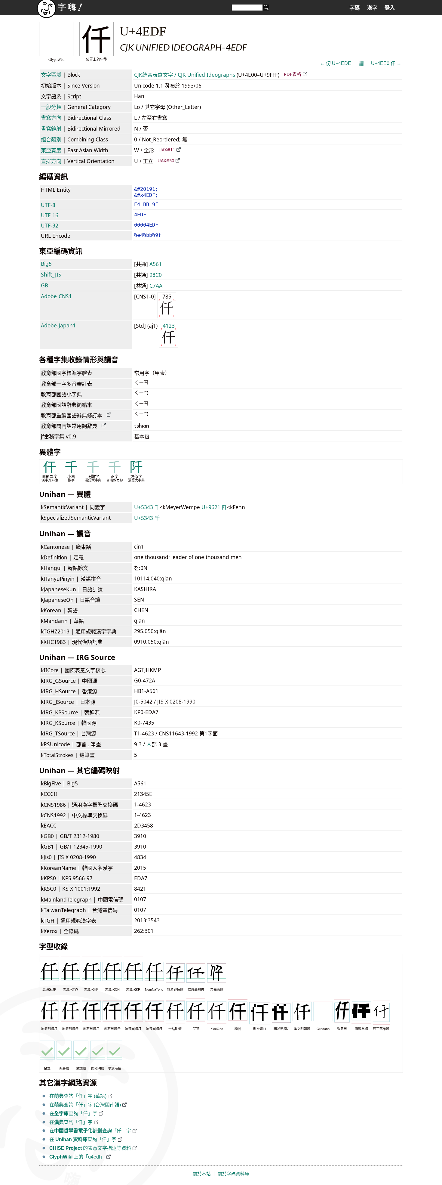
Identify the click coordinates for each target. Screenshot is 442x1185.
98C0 (155, 274)
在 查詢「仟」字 (82, 1139)
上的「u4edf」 (77, 1156)
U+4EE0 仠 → (386, 63)
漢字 (372, 8)
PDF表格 (292, 74)
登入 (390, 8)
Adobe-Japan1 (58, 325)
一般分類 (51, 106)
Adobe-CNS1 (56, 296)
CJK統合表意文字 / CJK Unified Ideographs (184, 74)
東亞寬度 (51, 150)
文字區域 (51, 74)
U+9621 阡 (214, 507)
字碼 (354, 8)
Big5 (46, 263)
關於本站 (202, 1173)
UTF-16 (49, 215)
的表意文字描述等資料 (90, 1148)
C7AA (155, 285)
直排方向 (51, 161)
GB (44, 285)
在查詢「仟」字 (73, 1113)
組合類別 (51, 139)
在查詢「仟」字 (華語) (77, 1096)
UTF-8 (48, 205)
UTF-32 (49, 225)
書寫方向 (51, 117)
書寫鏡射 (51, 128)
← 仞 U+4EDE (335, 63)
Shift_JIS (51, 274)
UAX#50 (166, 160)
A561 (155, 264)
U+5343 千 (147, 507)
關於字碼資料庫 (233, 1173)
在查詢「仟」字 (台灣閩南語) (85, 1104)
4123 (169, 325)
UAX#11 (166, 150)
